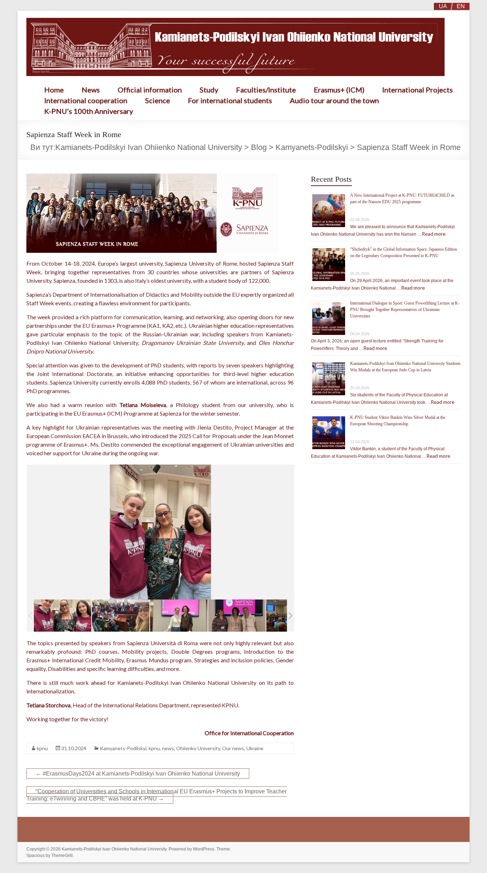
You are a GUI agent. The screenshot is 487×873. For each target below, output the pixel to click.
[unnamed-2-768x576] (120, 615)
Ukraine (254, 748)
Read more (434, 234)
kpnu (42, 748)
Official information (150, 89)
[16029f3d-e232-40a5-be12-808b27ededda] (237, 615)
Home (54, 89)
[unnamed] (62, 615)
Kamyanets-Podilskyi (123, 748)
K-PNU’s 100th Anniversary (88, 111)
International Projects (417, 89)
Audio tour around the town (334, 100)
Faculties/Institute (266, 89)
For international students (230, 100)
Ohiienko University (198, 748)
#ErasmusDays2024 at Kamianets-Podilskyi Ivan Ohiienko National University (138, 774)
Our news (233, 748)
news (168, 748)
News (91, 89)
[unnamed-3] (178, 615)
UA (443, 6)
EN (461, 6)
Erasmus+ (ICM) (339, 89)
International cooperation (85, 100)
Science (157, 100)
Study (209, 89)
